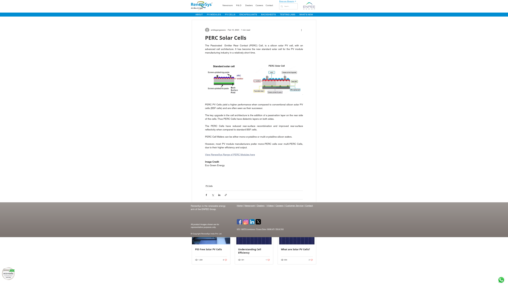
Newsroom (249, 205)
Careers (280, 205)
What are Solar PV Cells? (295, 249)
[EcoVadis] (8, 273)
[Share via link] (225, 195)
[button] (288, 1)
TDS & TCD (279, 229)
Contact (309, 205)
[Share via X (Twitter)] (213, 195)
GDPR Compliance (248, 229)
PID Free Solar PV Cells (208, 249)
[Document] (501, 280)
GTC (238, 229)
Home (240, 205)
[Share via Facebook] (206, 195)
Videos (270, 205)
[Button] (239, 221)
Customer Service (294, 205)
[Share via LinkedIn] (219, 195)
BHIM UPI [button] (270, 229)
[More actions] (301, 30)
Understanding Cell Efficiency (249, 251)
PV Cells (209, 186)
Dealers (261, 205)
